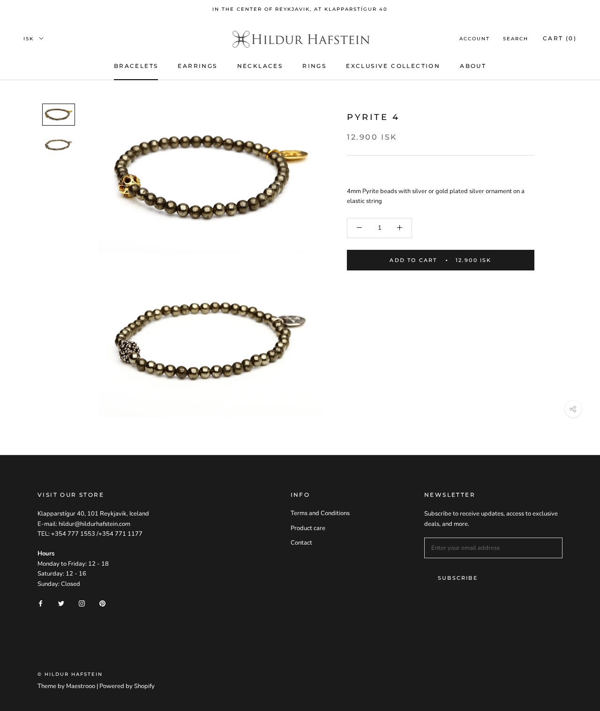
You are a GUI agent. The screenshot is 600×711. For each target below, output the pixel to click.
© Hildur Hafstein (70, 674)
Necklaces (260, 65)
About (473, 65)
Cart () (560, 38)
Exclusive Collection (393, 65)
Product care (308, 528)
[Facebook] (41, 603)
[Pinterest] (102, 603)
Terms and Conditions (320, 513)
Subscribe (458, 578)
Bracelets (136, 65)
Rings (314, 65)
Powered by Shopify (127, 686)
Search (515, 39)
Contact (301, 543)
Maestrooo (80, 686)
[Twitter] (61, 603)
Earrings (197, 65)
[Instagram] (82, 603)
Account (474, 39)
